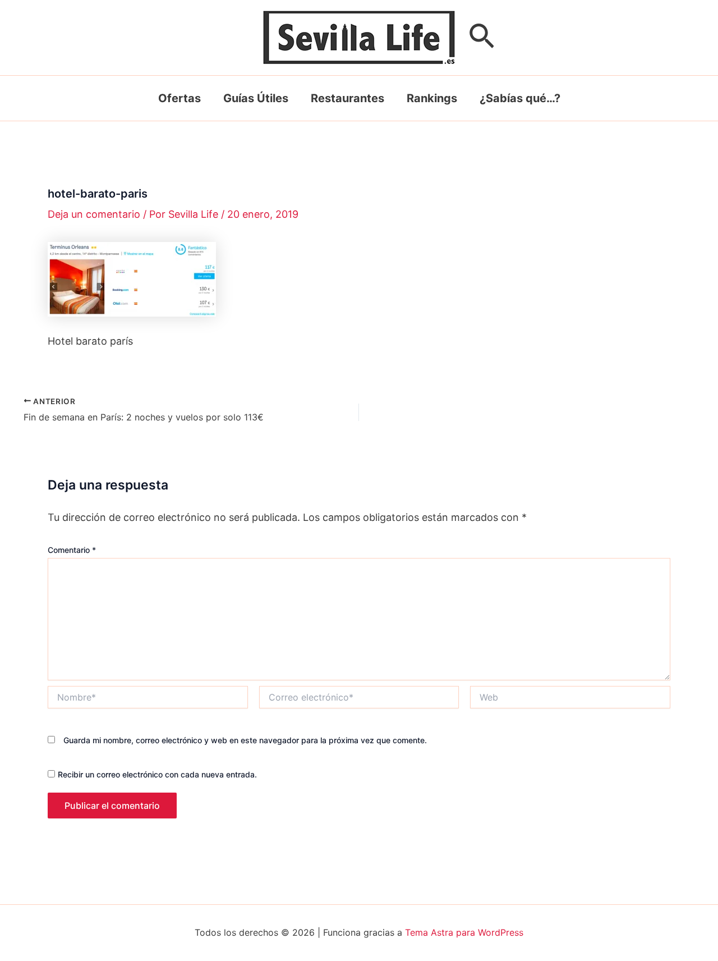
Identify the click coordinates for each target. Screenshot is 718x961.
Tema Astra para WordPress (464, 932)
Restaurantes (347, 98)
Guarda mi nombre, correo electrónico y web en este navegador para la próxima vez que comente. (245, 740)
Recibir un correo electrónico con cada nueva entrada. (157, 774)
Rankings (432, 98)
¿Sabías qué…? (520, 98)
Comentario (72, 550)
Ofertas (179, 98)
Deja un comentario (94, 214)
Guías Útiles (255, 98)
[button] (481, 38)
